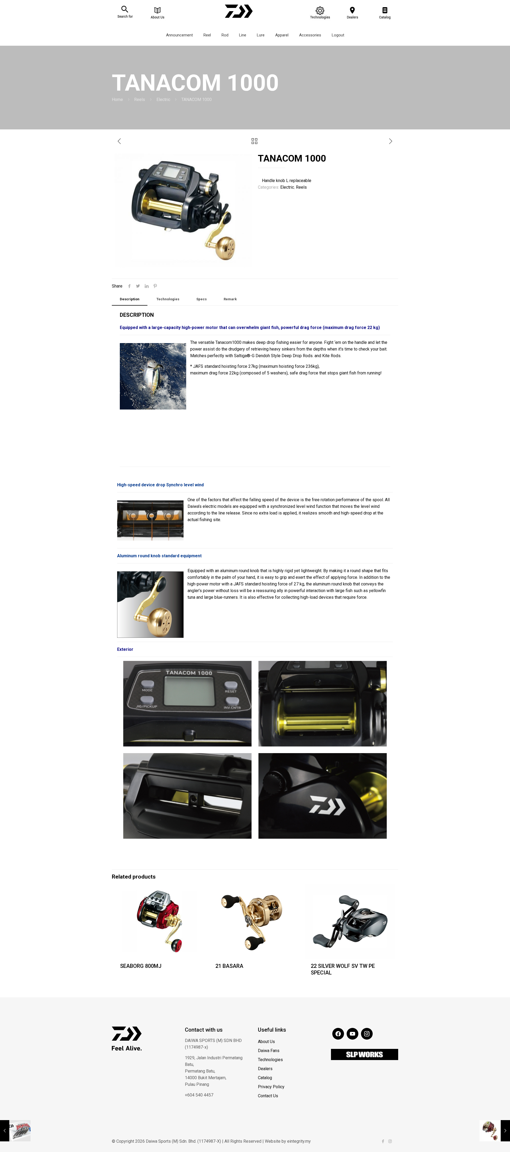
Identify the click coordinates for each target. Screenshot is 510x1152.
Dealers (265, 1068)
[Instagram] (390, 1141)
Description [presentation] (129, 299)
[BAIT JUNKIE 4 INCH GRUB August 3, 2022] (15, 1130)
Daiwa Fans (268, 1050)
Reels (139, 99)
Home (117, 99)
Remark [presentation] (230, 299)
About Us (266, 1041)
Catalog (265, 1077)
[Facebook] (383, 1141)
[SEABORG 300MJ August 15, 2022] (494, 1130)
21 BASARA (229, 966)
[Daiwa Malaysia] (238, 20)
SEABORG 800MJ (141, 966)
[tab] (129, 299)
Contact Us (268, 1095)
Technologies (270, 1059)
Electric (163, 99)
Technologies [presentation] (167, 299)
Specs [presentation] (201, 299)
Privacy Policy (271, 1086)
